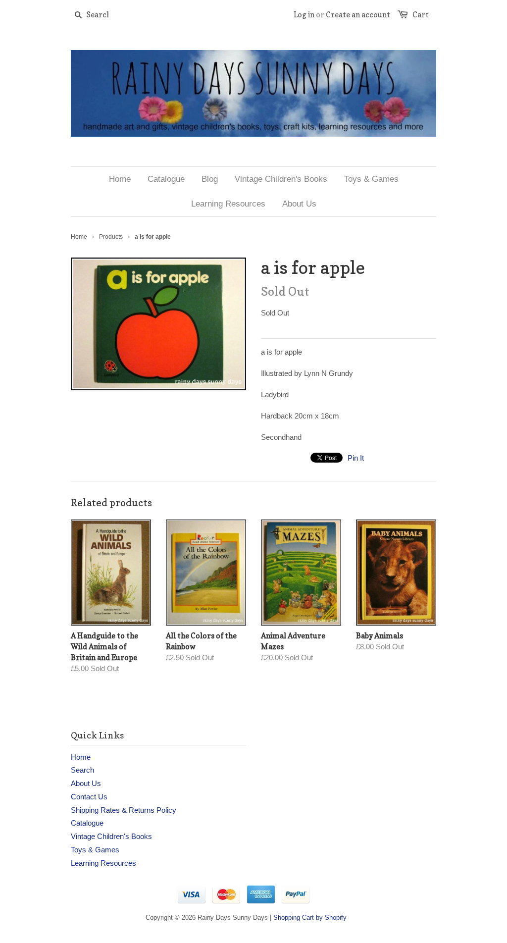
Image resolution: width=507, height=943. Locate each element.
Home (81, 757)
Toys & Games (95, 849)
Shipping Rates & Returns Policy (123, 810)
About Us (86, 783)
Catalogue (87, 823)
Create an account (358, 14)
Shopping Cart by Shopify (310, 917)
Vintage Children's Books (111, 836)
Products (111, 236)
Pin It (356, 458)
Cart (420, 14)
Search (82, 770)
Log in (304, 14)
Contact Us (89, 796)
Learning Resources (103, 863)
